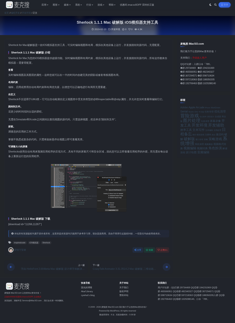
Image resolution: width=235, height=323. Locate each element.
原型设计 (210, 117)
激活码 (220, 134)
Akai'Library (87, 291)
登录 (226, 5)
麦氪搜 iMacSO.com (110, 307)
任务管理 (209, 112)
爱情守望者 (20, 249)
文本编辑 (209, 130)
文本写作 (198, 130)
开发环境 (26, 13)
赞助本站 (123, 295)
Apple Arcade (196, 107)
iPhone (207, 108)
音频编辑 (203, 152)
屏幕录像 (215, 121)
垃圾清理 (205, 121)
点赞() (163, 250)
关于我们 (123, 287)
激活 (213, 135)
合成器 (218, 116)
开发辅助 (216, 125)
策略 (206, 139)
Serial (184, 111)
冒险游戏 (189, 115)
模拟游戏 (200, 135)
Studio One (193, 112)
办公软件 (203, 117)
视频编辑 (190, 148)
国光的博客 (86, 287)
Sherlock (46, 243)
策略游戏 (215, 139)
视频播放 (208, 144)
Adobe (184, 107)
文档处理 (217, 130)
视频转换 (202, 148)
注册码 (208, 134)
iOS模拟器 (33, 243)
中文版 (201, 112)
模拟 (194, 135)
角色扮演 (215, 148)
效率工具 (186, 130)
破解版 (189, 139)
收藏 (151, 250)
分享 (139, 250)
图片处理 (191, 120)
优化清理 (220, 111)
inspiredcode (19, 243)
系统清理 (199, 144)
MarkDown (215, 108)
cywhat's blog (88, 295)
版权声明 (123, 291)
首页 (6, 13)
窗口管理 (199, 139)
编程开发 (15, 13)
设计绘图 (191, 152)
